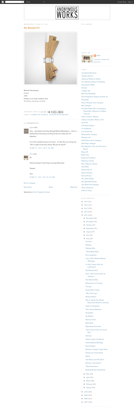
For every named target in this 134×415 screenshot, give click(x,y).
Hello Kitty (90, 323)
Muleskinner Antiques (89, 134)
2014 (86, 205)
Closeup (88, 286)
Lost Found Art (86, 131)
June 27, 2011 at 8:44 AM (42, 148)
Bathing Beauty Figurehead (95, 369)
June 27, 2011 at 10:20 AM (42, 177)
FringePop (85, 99)
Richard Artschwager (58, 114)
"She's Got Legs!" (92, 293)
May (88, 374)
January (89, 387)
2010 (86, 392)
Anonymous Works (88, 84)
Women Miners (91, 296)
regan (32, 127)
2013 (86, 208)
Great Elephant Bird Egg (94, 342)
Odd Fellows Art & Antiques (91, 140)
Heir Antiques (86, 105)
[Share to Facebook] (59, 112)
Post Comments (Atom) (42, 192)
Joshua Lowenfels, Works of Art (92, 119)
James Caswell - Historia (90, 116)
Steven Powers (86, 175)
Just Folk (84, 122)
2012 (86, 212)
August (89, 231)
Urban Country (86, 190)
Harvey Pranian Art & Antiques (92, 102)
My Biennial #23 (32, 27)
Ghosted (88, 336)
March (88, 380)
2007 (86, 402)
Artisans (84, 88)
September (90, 228)
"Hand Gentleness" (92, 366)
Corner (34, 114)
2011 (86, 215)
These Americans (87, 187)
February (89, 384)
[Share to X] (57, 112)
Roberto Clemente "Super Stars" (97, 349)
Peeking (88, 245)
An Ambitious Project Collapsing (93, 81)
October (89, 225)
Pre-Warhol (89, 316)
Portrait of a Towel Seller (94, 352)
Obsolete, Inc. (86, 137)
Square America (87, 172)
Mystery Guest (91, 319)
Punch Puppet (90, 346)
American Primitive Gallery (91, 79)
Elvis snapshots (91, 255)
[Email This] (52, 112)
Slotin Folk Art (86, 169)
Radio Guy (85, 155)
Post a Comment (29, 183)
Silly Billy (85, 166)
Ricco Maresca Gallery (89, 164)
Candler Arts (85, 91)
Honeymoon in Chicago (94, 283)
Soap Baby (89, 313)
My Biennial (43, 114)
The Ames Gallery (87, 178)
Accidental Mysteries (88, 73)
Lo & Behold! (86, 128)
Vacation (89, 241)
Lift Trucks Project (87, 125)
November (90, 221)
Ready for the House (88, 158)
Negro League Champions (95, 339)
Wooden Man (90, 248)
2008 (86, 398)
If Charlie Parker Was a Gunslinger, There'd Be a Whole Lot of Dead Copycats (93, 111)
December (90, 218)
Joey (31, 154)
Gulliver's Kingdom (92, 306)
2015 (86, 201)
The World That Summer (90, 184)
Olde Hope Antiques (88, 143)
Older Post (73, 187)
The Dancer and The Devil (95, 359)
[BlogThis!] (54, 112)
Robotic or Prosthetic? (93, 363)
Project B (84, 152)
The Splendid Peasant (89, 181)
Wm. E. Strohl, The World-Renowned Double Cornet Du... (98, 301)
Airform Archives (87, 76)
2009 (86, 395)
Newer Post (28, 187)
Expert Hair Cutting (93, 290)
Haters (88, 356)
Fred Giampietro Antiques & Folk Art (94, 96)
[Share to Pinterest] (62, 112)
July (88, 235)
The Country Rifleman (93, 309)
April (88, 377)
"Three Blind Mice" (92, 251)
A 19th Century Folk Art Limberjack (94, 265)
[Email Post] (48, 112)
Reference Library (87, 161)
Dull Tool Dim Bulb (88, 93)
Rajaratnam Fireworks (93, 326)
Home (51, 187)
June (88, 238)
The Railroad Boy (92, 279)
